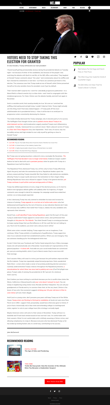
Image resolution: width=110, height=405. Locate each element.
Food (73, 8)
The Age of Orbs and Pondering (37, 351)
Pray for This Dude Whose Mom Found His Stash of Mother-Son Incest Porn (33, 142)
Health (43, 8)
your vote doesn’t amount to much (47, 282)
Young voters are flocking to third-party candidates (30, 300)
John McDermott (29, 11)
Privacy (55, 397)
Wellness (82, 8)
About (49, 397)
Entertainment (33, 8)
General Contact (55, 400)
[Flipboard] (86, 57)
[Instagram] (104, 57)
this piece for (25, 220)
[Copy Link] (98, 57)
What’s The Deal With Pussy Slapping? (23, 150)
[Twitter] (75, 57)
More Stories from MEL (55, 381)
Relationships (54, 8)
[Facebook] (81, 57)
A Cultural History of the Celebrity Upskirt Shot (25, 145)
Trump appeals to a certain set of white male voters (39, 202)
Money (65, 8)
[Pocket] (92, 57)
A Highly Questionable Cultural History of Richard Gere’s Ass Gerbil (30, 148)
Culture (21, 8)
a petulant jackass (36, 161)
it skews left (25, 248)
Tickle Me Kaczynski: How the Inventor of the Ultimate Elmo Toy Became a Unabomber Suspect (45, 367)
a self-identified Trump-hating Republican (30, 215)
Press (60, 397)
